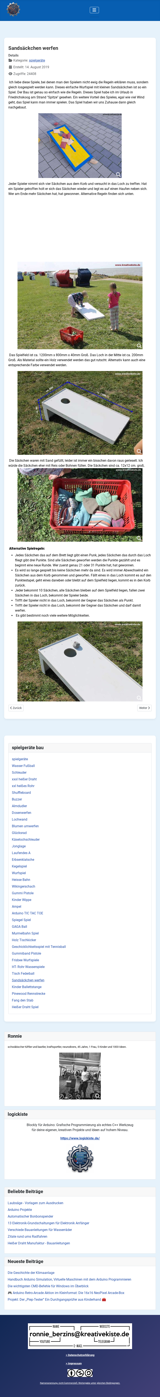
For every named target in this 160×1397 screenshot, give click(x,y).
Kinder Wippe (21, 900)
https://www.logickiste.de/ (80, 1138)
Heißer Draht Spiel (25, 1007)
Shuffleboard (21, 793)
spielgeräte (20, 759)
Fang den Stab (22, 1000)
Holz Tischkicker (24, 940)
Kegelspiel (19, 866)
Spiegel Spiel (21, 920)
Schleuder (19, 773)
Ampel (16, 907)
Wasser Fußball (23, 766)
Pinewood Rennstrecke (28, 994)
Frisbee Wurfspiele (25, 960)
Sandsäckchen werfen (28, 980)
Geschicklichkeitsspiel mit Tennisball (39, 947)
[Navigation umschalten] (94, 10)
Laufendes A (21, 853)
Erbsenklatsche (23, 860)
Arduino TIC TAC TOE (27, 913)
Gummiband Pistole (26, 953)
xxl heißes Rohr (23, 786)
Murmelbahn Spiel (25, 933)
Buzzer (17, 799)
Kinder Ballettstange (26, 987)
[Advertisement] (80, 229)
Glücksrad (19, 833)
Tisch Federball (23, 974)
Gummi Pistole (23, 893)
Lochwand (19, 819)
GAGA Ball (19, 927)
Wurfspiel (19, 873)
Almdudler (19, 806)
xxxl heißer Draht (24, 779)
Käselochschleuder (26, 840)
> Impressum (74, 1363)
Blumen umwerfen (25, 826)
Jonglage (19, 846)
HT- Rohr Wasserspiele (28, 967)
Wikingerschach (23, 886)
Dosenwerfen (21, 813)
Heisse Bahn (21, 880)
